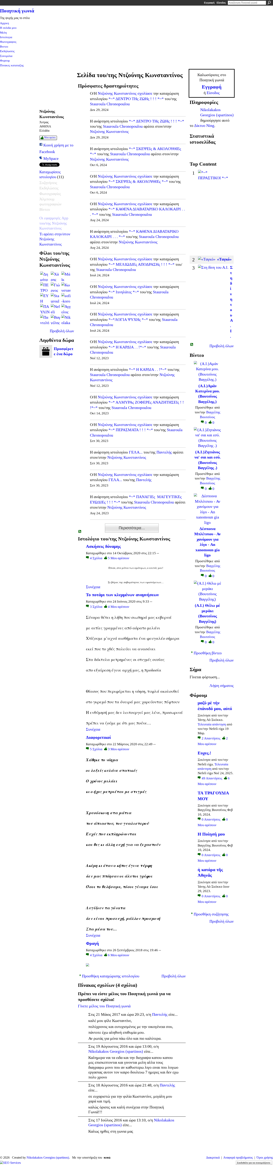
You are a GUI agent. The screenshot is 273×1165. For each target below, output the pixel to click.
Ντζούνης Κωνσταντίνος (117, 93)
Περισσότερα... (132, 528)
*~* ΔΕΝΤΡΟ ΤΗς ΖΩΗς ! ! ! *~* (136, 99)
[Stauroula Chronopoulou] (55, 298)
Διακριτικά (213, 1157)
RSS (80, 531)
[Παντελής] (45, 319)
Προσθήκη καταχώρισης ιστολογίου (110, 976)
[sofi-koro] (66, 298)
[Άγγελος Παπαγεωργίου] (66, 308)
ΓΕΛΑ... (135, 452)
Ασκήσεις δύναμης (103, 546)
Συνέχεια (93, 587)
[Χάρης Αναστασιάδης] (55, 276)
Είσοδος (221, 2)
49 (212, 778)
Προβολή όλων (62, 331)
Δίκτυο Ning (204, 125)
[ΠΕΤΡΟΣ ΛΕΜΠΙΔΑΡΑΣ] (45, 287)
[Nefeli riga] (55, 308)
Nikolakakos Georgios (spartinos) (115, 1051)
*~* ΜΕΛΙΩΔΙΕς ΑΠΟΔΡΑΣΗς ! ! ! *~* (141, 264)
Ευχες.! (204, 752)
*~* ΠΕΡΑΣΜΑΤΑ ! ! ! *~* (131, 430)
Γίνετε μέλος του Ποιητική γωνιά (104, 1006)
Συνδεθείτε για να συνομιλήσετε (253, 1163)
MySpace (51, 158)
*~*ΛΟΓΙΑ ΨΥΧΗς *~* (128, 319)
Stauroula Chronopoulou (110, 104)
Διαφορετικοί (98, 737)
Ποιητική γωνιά (17, 10)
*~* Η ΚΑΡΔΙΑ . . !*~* (127, 347)
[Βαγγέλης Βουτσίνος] (55, 319)
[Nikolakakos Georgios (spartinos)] (66, 319)
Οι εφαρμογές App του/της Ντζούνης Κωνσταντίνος (53, 223)
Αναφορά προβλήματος (238, 1157)
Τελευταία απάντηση (212, 724)
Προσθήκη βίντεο (208, 653)
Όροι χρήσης (265, 1157)
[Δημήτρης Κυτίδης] (45, 276)
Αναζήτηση (269, 2)
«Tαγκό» (224, 259)
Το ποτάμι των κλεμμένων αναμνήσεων (122, 594)
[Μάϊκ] (66, 276)
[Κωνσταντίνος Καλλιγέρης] (66, 287)
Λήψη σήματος (221, 685)
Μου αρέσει (50, 137)
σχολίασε (144, 93)
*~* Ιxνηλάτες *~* (124, 292)
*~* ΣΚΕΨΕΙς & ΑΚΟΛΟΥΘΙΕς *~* (138, 181)
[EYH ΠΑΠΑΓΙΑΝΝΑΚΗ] (45, 298)
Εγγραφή (209, 2)
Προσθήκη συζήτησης (211, 914)
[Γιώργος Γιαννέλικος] (55, 287)
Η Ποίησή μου (211, 834)
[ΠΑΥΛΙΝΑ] (45, 308)
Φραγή (92, 943)
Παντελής (164, 452)
